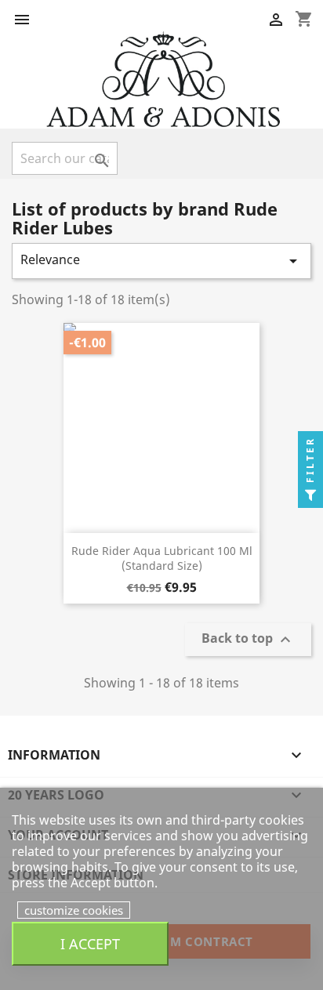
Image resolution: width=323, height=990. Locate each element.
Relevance (161, 260)
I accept (90, 943)
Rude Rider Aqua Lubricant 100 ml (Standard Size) (161, 558)
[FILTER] (310, 495)
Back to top (248, 640)
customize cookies (73, 910)
